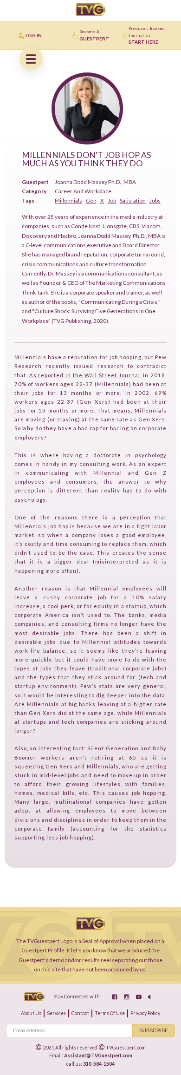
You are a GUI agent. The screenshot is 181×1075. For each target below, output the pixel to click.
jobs (155, 200)
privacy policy (145, 1013)
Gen (91, 200)
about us (31, 1013)
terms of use (110, 1013)
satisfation (133, 200)
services (56, 1013)
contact (80, 1013)
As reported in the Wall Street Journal (84, 375)
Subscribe (153, 1030)
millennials (68, 200)
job (112, 200)
